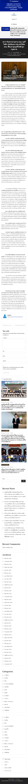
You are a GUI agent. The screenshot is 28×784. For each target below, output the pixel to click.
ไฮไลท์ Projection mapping (14, 5)
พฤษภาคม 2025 (8, 602)
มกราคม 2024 (7, 649)
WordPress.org (7, 770)
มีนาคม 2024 (7, 643)
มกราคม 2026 (7, 579)
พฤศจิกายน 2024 (8, 620)
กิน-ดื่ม (6, 678)
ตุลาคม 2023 (7, 658)
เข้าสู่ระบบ (6, 761)
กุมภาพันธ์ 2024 (8, 646)
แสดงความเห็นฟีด (7, 767)
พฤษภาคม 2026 (8, 567)
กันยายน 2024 (7, 626)
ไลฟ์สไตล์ (6, 710)
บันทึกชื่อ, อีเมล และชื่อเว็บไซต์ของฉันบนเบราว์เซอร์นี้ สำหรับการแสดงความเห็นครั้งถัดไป (13, 368)
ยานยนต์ (6, 695)
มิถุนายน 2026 (7, 564)
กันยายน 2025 (7, 590)
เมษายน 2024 (7, 640)
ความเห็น (5, 338)
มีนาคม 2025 (7, 608)
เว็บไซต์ (4, 360)
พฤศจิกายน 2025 (8, 584)
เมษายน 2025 (7, 605)
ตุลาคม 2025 (7, 587)
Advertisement (11, 779)
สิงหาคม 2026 (7, 558)
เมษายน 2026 (7, 570)
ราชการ (6, 698)
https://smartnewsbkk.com (17, 316)
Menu (15, 24)
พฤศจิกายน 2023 (8, 655)
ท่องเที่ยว (6, 687)
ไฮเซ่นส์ (20, 7)
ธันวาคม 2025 (7, 582)
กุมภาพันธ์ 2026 (8, 576)
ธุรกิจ (5, 689)
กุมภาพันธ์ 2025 (8, 611)
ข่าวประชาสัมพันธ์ (7, 70)
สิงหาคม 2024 (7, 629)
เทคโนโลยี (7, 707)
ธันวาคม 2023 (7, 652)
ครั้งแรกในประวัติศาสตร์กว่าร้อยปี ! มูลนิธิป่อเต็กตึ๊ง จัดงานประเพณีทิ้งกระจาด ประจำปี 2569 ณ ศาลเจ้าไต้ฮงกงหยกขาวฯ (13, 470)
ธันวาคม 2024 (7, 617)
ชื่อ (4, 351)
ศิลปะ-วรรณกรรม (8, 701)
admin (13, 73)
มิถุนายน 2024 (7, 634)
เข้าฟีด (5, 764)
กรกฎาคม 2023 (8, 664)
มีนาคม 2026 (7, 573)
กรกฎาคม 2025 (8, 596)
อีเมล (4, 356)
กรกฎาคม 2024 (8, 631)
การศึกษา (6, 675)
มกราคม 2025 (7, 614)
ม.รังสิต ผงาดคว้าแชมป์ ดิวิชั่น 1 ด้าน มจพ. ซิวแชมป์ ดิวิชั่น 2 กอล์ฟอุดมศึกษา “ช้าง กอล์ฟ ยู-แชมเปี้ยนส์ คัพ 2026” (14, 523)
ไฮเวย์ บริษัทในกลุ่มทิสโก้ (11, 7)
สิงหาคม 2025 (7, 593)
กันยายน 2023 (7, 661)
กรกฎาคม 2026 (8, 561)
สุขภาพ (6, 704)
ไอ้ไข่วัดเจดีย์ (14, 9)
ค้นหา (3, 478)
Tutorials (18, 779)
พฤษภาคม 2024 (8, 637)
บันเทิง (5, 692)
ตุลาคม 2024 (7, 623)
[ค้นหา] (23, 481)
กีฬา (5, 681)
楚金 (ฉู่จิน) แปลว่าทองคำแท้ (14, 4)
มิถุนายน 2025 (7, 599)
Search (13, 19)
